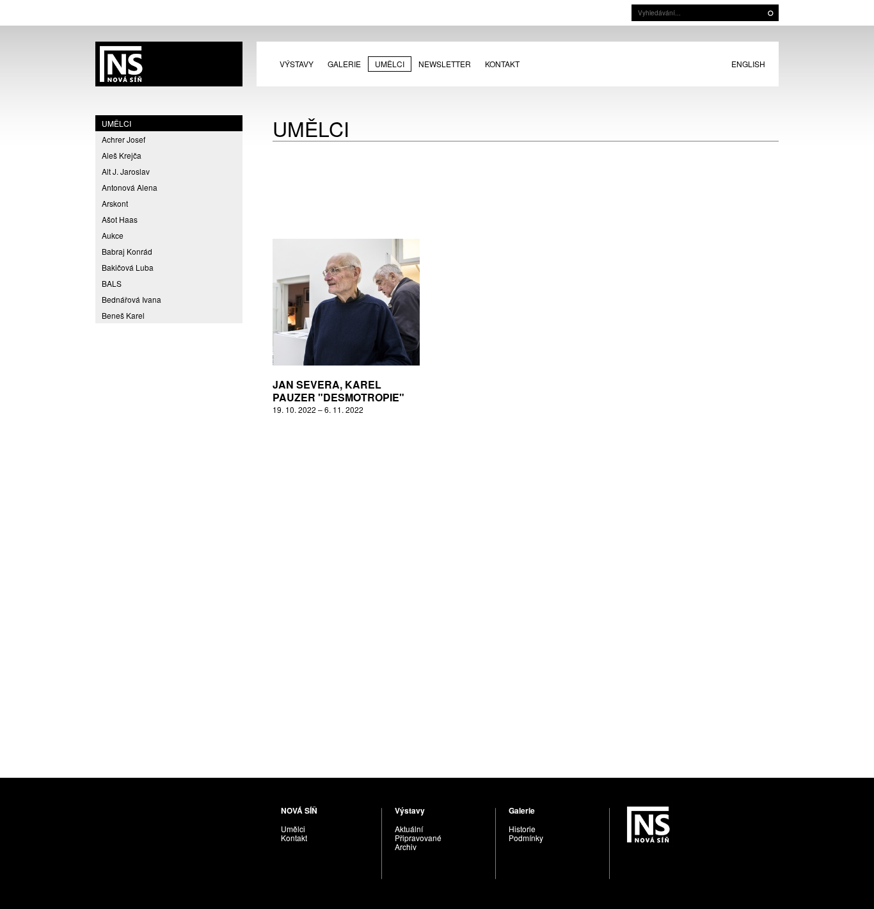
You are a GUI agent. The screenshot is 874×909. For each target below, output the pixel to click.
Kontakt (502, 63)
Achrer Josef (123, 139)
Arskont (115, 203)
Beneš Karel (123, 315)
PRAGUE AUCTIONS (168, 64)
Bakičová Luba (128, 267)
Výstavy (297, 63)
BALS (112, 283)
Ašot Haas (120, 219)
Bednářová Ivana (131, 299)
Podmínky (526, 837)
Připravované (418, 837)
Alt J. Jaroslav (126, 171)
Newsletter (444, 63)
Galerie (344, 63)
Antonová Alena (129, 187)
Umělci (389, 63)
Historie (522, 828)
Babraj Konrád (127, 251)
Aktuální (409, 828)
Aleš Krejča (121, 155)
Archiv (406, 846)
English (748, 63)
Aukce (112, 235)
